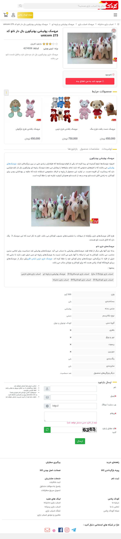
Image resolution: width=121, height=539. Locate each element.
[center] (20, 6)
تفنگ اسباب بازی (53, 511)
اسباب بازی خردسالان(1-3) (78, 274)
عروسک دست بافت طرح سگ (102, 129)
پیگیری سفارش (53, 462)
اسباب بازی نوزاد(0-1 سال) (102, 274)
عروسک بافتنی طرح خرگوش (28, 129)
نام (115, 387)
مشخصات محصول (89, 149)
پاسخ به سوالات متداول (50, 486)
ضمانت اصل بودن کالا (50, 470)
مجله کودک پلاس (111, 511)
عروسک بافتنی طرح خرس (66, 129)
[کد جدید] (47, 430)
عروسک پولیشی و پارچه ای (63, 24)
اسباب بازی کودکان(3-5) (103, 280)
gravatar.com (31, 395)
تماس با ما (114, 506)
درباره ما (115, 502)
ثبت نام (115, 478)
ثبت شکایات (54, 482)
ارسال (80, 441)
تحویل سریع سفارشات (50, 490)
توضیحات (107, 149)
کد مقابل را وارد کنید (109, 430)
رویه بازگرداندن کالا (110, 470)
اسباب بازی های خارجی (31, 274)
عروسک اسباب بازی (86, 24)
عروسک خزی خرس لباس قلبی (40, 259)
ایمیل (113, 396)
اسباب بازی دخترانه (105, 24)
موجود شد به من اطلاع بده (89, 81)
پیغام (112, 413)
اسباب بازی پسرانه (52, 506)
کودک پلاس (113, 498)
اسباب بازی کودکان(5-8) (81, 280)
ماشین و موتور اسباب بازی (48, 515)
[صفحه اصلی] (118, 24)
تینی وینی (48, 48)
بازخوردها (73, 149)
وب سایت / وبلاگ (109, 405)
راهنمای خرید (113, 462)
